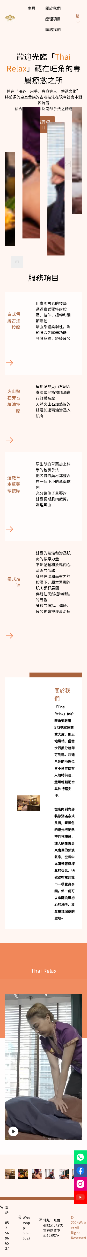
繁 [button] (77, 16)
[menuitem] (31, 8)
